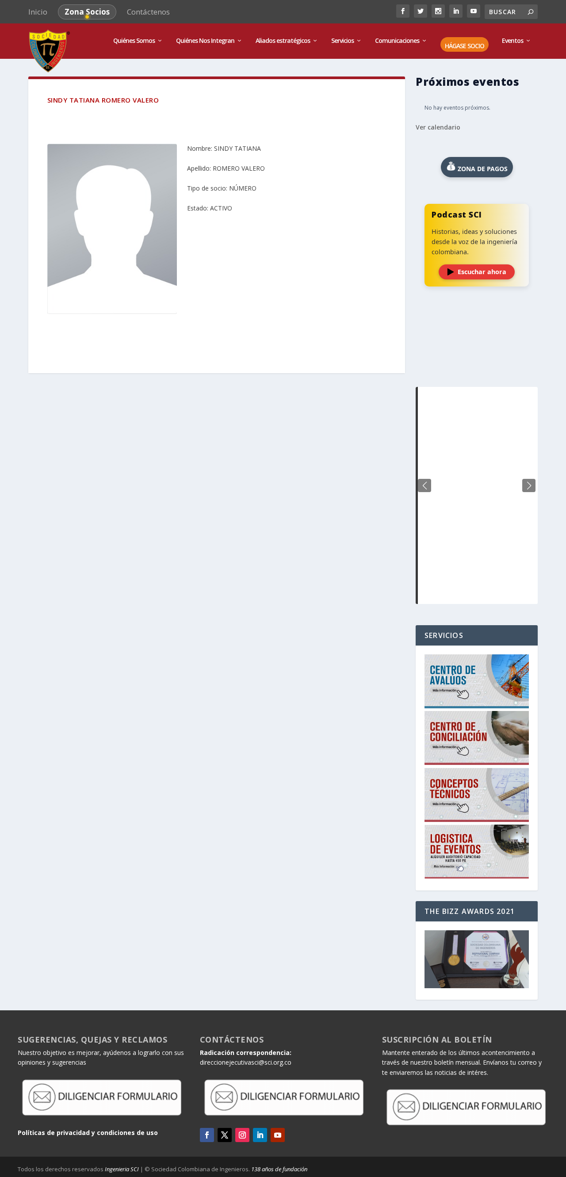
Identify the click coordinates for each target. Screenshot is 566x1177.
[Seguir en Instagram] (242, 1135)
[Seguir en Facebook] (207, 1135)
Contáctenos (148, 12)
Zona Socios (87, 12)
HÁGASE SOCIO (464, 46)
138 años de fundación (279, 1169)
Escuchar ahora (482, 272)
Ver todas (477, 365)
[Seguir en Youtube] (278, 1135)
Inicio (37, 12)
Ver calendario (438, 127)
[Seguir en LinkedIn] (260, 1135)
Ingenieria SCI (122, 1169)
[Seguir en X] (225, 1135)
